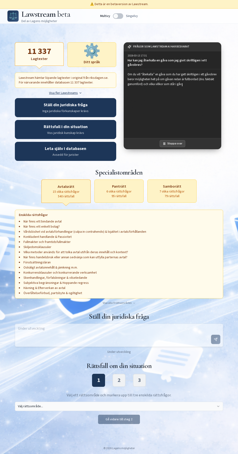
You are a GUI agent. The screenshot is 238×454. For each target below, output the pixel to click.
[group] (172, 60)
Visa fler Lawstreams (63, 93)
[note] (172, 47)
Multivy (105, 16)
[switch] (118, 16)
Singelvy (132, 16)
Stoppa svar (174, 144)
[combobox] (119, 406)
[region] (172, 103)
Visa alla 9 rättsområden (117, 303)
